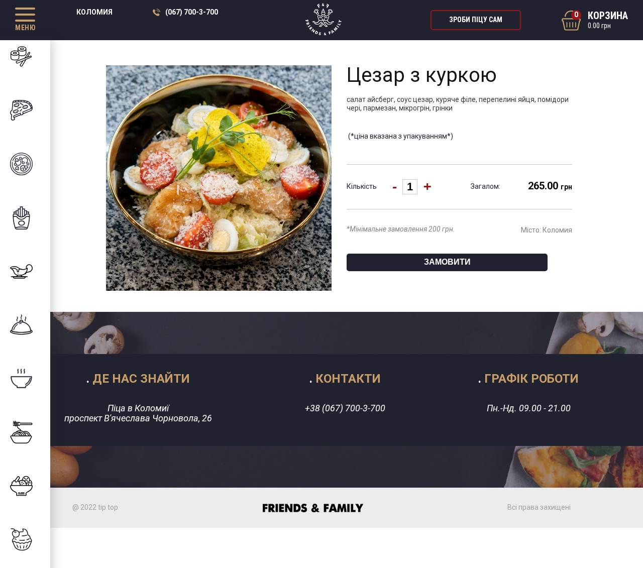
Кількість (362, 186)
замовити (447, 262)
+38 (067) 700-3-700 (345, 408)
